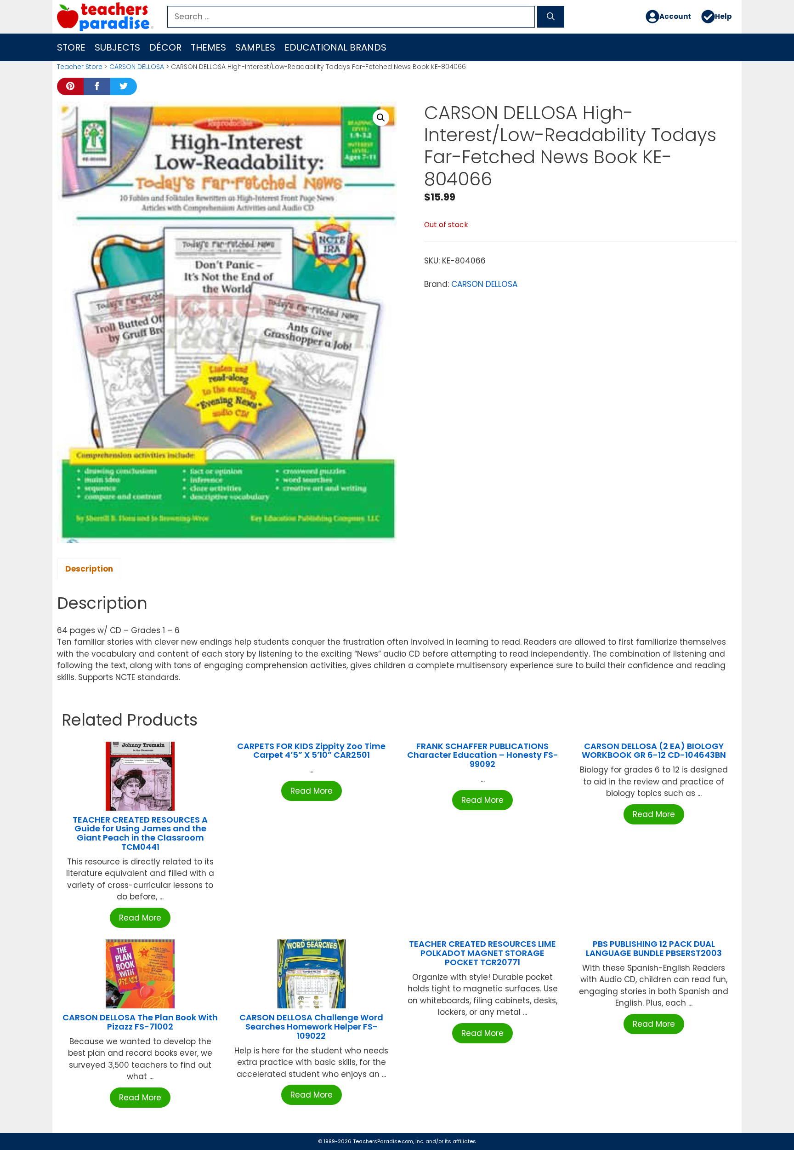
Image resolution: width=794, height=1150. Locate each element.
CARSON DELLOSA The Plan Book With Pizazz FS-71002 (140, 1022)
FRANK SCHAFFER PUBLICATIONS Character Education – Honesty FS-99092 (482, 755)
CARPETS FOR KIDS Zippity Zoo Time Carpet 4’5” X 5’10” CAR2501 (311, 750)
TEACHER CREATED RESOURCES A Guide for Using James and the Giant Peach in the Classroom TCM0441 (140, 833)
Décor (165, 47)
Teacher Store (79, 66)
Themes (208, 47)
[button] (381, 117)
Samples (255, 47)
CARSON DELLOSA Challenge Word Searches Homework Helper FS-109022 (311, 1026)
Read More (140, 917)
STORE (71, 47)
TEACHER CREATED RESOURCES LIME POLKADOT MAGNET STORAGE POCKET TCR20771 (482, 953)
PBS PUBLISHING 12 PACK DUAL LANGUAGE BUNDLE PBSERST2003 (654, 948)
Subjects (117, 47)
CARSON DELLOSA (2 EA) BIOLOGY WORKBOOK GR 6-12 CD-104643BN (654, 750)
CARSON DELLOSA (136, 66)
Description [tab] (89, 568)
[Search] (550, 17)
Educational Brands (335, 47)
